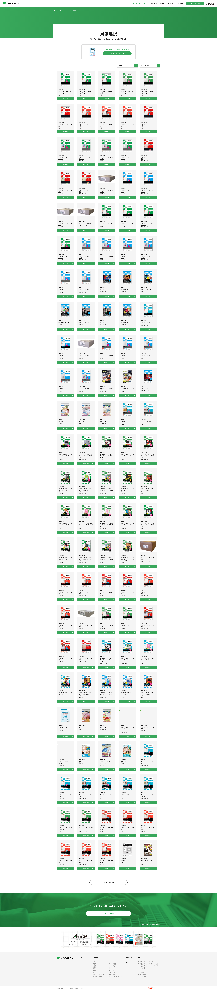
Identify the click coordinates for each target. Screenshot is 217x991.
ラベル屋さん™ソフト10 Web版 (145, 962)
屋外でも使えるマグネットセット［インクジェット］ (127, 693)
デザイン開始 (108, 913)
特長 (82, 958)
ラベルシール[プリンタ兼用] (147, 728)
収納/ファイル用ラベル (98, 974)
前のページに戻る (108, 882)
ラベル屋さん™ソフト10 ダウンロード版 (148, 964)
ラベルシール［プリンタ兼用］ (65, 125)
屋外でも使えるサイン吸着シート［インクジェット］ (147, 659)
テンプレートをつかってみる (117, 53)
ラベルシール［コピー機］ (106, 223)
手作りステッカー (105, 289)
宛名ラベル (95, 964)
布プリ (60, 421)
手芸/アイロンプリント (98, 968)
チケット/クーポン (114, 962)
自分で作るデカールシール (147, 861)
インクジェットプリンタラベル (106, 389)
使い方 (128, 962)
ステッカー (112, 970)
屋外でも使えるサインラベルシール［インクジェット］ (106, 659)
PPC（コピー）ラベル (84, 223)
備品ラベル (112, 974)
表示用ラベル (96, 972)
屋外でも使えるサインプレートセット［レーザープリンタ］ (147, 490)
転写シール (82, 762)
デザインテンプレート (100, 958)
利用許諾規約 (141, 972)
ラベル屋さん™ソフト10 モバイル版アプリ (148, 966)
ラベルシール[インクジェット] (86, 795)
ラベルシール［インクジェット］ (127, 191)
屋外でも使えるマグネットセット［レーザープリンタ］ (107, 489)
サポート (140, 958)
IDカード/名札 (112, 964)
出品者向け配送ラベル (126, 861)
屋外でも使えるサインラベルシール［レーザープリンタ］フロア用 (127, 559)
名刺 (94, 962)
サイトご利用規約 (142, 976)
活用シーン (129, 958)
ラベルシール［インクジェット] (127, 422)
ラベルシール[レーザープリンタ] (86, 828)
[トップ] (54, 10)
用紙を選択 (65, 99)
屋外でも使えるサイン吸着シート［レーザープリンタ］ (86, 524)
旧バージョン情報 (142, 968)
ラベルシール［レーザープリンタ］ (65, 92)
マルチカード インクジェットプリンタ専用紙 (106, 762)
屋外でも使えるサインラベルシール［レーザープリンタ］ (65, 455)
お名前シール (96, 966)
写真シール (112, 972)
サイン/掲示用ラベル (114, 966)
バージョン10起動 (194, 3)
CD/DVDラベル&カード (98, 976)
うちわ (94, 970)
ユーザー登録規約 (142, 974)
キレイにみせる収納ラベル (115, 976)
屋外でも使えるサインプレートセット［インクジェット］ (147, 694)
